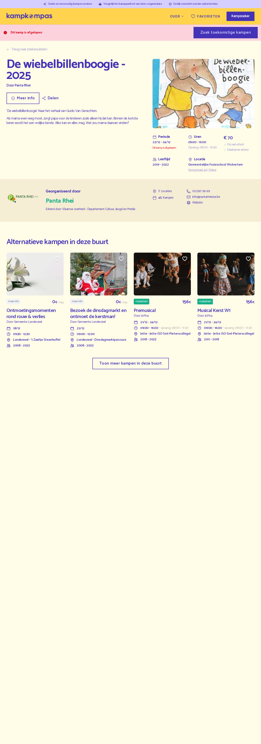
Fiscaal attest (235, 144)
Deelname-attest (238, 149)
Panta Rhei (23, 85)
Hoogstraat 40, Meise (202, 170)
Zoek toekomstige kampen (225, 32)
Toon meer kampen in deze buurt (130, 363)
